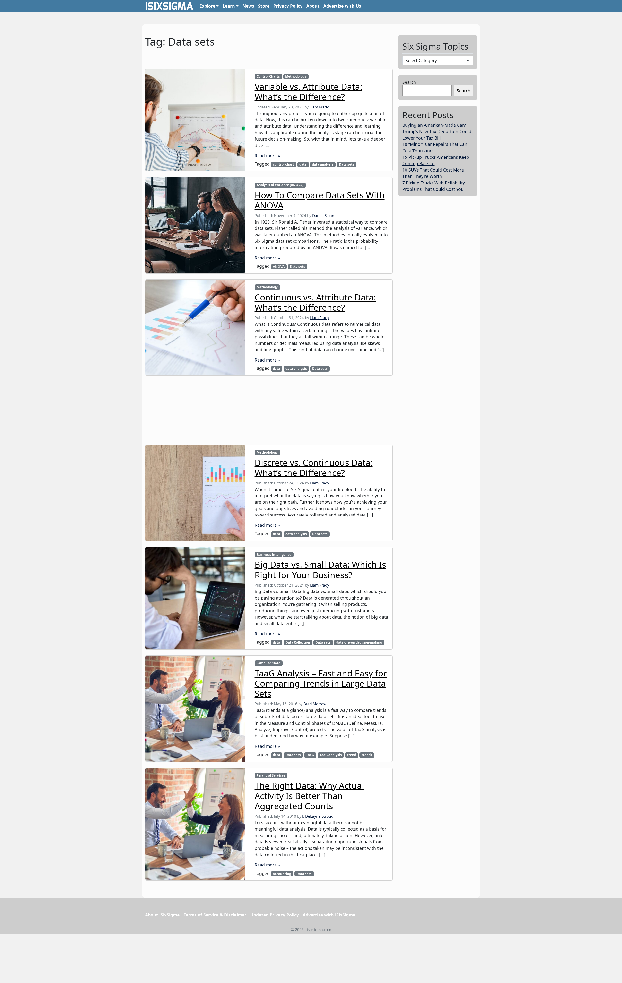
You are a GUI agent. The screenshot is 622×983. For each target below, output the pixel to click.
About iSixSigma (162, 915)
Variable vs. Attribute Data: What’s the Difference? (308, 91)
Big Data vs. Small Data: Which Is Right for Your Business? (320, 569)
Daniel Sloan (323, 215)
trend (351, 755)
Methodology (295, 76)
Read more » (267, 155)
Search (409, 82)
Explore (207, 6)
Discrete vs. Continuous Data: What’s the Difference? (314, 467)
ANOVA (279, 266)
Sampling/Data (268, 663)
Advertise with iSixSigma (329, 915)
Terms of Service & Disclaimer (215, 915)
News (248, 6)
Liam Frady (319, 107)
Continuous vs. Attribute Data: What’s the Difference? (315, 302)
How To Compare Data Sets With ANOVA (320, 200)
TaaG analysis (331, 755)
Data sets (346, 164)
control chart (283, 164)
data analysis (322, 164)
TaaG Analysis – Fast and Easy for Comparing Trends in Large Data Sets (321, 683)
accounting (282, 874)
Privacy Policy (287, 6)
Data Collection (297, 642)
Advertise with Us (342, 6)
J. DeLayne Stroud (317, 816)
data (303, 164)
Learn (229, 6)
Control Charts (268, 76)
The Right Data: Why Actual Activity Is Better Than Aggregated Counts (309, 796)
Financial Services (271, 775)
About (313, 6)
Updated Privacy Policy (274, 915)
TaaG (310, 755)
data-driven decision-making (359, 642)
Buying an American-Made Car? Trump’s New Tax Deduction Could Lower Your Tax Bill (436, 131)
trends (367, 755)
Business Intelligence (274, 554)
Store (263, 6)
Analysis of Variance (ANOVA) (280, 185)
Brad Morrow (314, 704)
